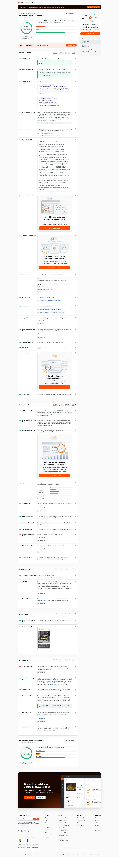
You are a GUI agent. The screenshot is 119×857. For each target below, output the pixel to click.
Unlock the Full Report (93, 7)
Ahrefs (96, 817)
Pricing (46, 820)
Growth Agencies (81, 822)
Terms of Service (84, 854)
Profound (97, 822)
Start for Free (90, 33)
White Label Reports (63, 840)
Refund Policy (98, 854)
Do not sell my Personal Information (72, 854)
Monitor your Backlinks (55, 387)
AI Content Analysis (63, 817)
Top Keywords (62, 837)
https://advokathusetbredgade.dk (31, 15)
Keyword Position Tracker (64, 825)
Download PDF (71, 13)
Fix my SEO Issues (71, 45)
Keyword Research (63, 827)
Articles (47, 822)
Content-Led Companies (82, 817)
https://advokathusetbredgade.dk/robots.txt (50, 300)
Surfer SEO (97, 830)
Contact (47, 837)
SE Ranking (97, 825)
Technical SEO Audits (63, 835)
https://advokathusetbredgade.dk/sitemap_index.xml (52, 312)
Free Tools (47, 817)
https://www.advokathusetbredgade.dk (46, 577)
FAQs (46, 832)
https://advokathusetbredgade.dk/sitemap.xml (50, 309)
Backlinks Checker (63, 820)
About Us (47, 830)
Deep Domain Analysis (64, 822)
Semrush (97, 827)
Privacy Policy (92, 854)
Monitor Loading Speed (54, 475)
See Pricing (41, 797)
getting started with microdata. (44, 669)
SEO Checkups (48, 835)
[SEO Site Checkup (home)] (26, 3)
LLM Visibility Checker (64, 830)
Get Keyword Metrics (54, 228)
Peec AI (96, 820)
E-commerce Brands (81, 820)
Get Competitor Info (54, 267)
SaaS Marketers (80, 825)
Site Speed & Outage (63, 832)
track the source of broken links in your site (57, 684)
